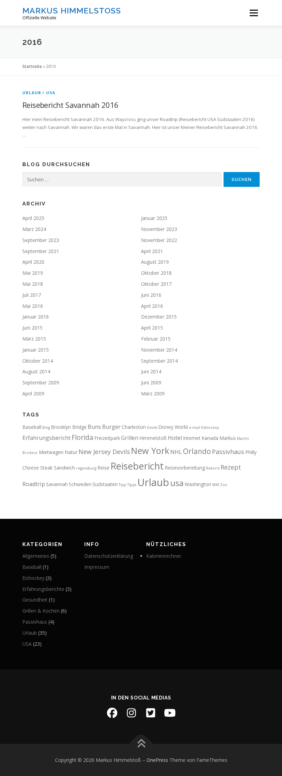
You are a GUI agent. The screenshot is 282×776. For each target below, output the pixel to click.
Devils (152, 427)
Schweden (80, 484)
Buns (94, 427)
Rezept (230, 467)
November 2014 (159, 349)
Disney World (173, 427)
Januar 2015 (35, 349)
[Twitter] (150, 713)
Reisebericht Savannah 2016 (70, 105)
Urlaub (31, 92)
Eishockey (210, 427)
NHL (176, 452)
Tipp (122, 484)
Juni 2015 (32, 327)
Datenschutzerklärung (108, 556)
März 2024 (34, 229)
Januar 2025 (154, 218)
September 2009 (40, 382)
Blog (46, 427)
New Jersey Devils (104, 451)
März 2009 (153, 393)
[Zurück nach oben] (141, 744)
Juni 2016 (151, 295)
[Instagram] (131, 713)
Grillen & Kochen (40, 610)
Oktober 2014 (37, 360)
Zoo (223, 484)
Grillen (129, 438)
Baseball (31, 427)
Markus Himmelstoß (71, 10)
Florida (82, 437)
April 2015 (152, 327)
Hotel (175, 438)
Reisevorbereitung (185, 467)
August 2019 (155, 262)
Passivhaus (228, 451)
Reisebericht (137, 466)
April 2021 (152, 251)
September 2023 (40, 240)
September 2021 (40, 251)
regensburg (86, 468)
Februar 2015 (156, 338)
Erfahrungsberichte (43, 589)
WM (215, 484)
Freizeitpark (107, 438)
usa (177, 482)
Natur (71, 452)
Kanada (210, 438)
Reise (103, 467)
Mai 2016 (32, 306)
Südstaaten (105, 484)
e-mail (194, 427)
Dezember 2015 (159, 316)
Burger (111, 427)
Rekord (212, 468)
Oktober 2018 (156, 273)
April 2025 (33, 218)
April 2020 (33, 262)
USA (51, 92)
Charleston (134, 427)
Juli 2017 (31, 295)
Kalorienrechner (163, 556)
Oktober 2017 (156, 284)
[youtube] (170, 713)
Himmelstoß (153, 438)
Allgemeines (35, 556)
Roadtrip (33, 484)
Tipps (131, 484)
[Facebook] (112, 713)
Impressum (96, 567)
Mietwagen (51, 452)
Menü (254, 13)
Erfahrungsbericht (46, 438)
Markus (227, 438)
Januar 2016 (35, 316)
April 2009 (33, 393)
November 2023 (159, 229)
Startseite (32, 66)
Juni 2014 (151, 371)
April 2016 (152, 306)
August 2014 (36, 371)
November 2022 (159, 240)
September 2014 (159, 360)
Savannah (57, 484)
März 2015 (34, 338)
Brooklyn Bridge (69, 427)
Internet (191, 438)
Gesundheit (34, 599)
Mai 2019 (32, 273)
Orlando (197, 451)
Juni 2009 (151, 382)
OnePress (157, 760)
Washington (198, 484)
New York (150, 450)
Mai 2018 (32, 284)
